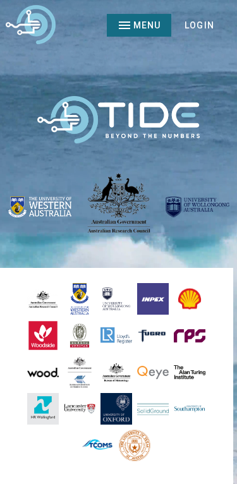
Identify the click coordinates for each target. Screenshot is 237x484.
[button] (199, 25)
